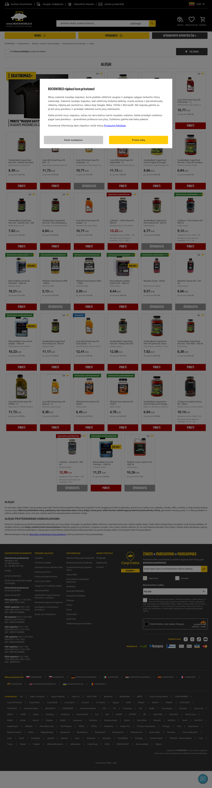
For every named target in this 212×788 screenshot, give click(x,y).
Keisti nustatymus (73, 140)
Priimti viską (138, 140)
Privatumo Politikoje (115, 125)
